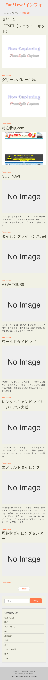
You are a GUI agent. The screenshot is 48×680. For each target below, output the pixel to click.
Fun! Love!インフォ (24, 4)
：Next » (24, 588)
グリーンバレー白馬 (19, 79)
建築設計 (8, 636)
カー (6, 658)
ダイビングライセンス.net (24, 236)
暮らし (7, 645)
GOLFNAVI (11, 176)
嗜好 (6, 622)
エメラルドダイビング (21, 467)
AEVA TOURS (13, 284)
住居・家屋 (9, 617)
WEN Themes (31, 676)
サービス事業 (10, 649)
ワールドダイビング (19, 341)
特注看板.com (13, 128)
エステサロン (10, 626)
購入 (6, 654)
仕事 (6, 640)
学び (6, 631)
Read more (6, 75)
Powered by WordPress (24, 674)
